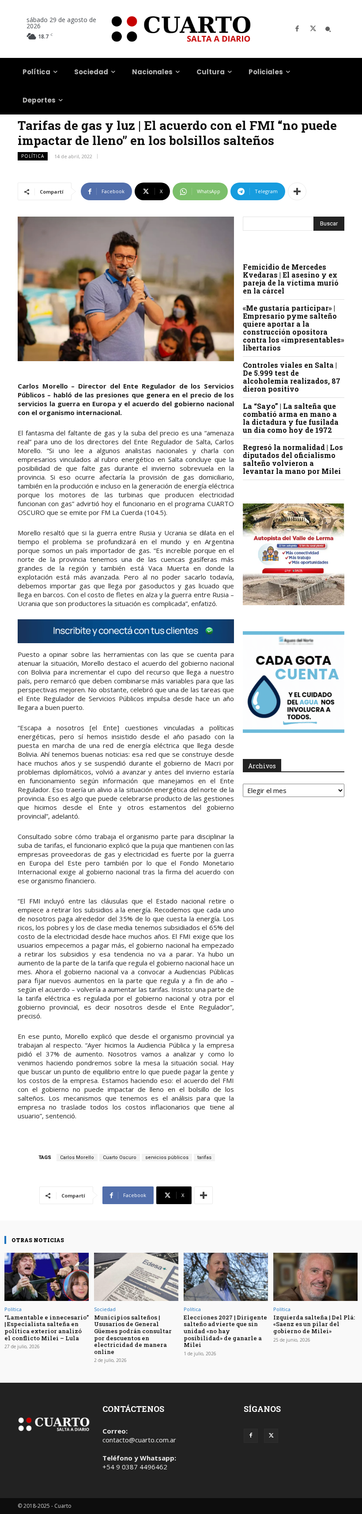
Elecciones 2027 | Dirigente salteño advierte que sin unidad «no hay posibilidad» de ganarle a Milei (225, 1331)
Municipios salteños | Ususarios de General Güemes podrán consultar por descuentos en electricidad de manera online (133, 1334)
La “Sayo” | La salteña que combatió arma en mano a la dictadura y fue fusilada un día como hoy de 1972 (291, 418)
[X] (313, 29)
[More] (297, 191)
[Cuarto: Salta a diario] (181, 29)
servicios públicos (167, 1157)
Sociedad (105, 1309)
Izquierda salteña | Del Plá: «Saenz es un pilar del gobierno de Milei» (314, 1324)
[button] (328, 29)
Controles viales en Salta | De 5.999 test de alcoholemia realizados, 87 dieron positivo (291, 376)
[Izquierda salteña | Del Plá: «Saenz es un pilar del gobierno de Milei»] (315, 1277)
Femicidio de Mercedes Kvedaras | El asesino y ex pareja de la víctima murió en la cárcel (291, 278)
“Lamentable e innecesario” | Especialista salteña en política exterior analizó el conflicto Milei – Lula (46, 1327)
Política (32, 156)
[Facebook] (297, 29)
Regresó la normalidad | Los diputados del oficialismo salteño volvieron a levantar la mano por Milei (293, 459)
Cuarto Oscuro (119, 1157)
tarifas (204, 1157)
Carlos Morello (77, 1157)
